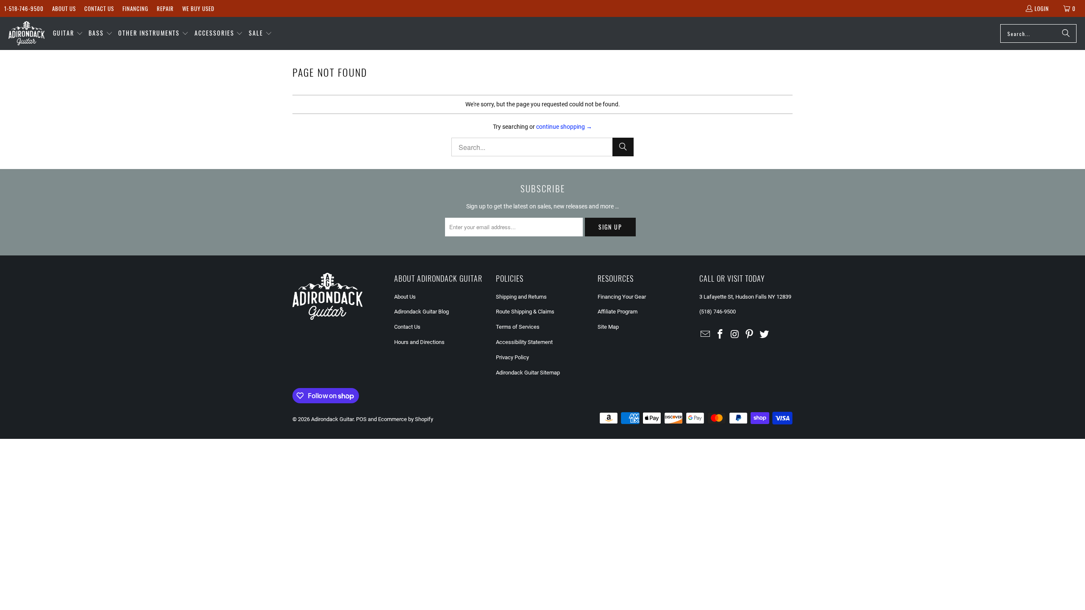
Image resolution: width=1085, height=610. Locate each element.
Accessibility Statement (524, 342)
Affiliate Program (617, 311)
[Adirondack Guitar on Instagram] (735, 334)
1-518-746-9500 (24, 8)
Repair (165, 8)
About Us (64, 8)
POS (361, 419)
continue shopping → (564, 126)
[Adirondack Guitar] (26, 33)
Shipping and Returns (521, 297)
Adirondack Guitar (332, 419)
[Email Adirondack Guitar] (705, 334)
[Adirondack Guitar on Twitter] (764, 334)
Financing (135, 8)
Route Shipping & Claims (525, 311)
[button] (68, 33)
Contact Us (99, 8)
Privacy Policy (512, 357)
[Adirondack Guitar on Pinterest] (749, 334)
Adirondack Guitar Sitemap (528, 372)
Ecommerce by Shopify (405, 419)
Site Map (608, 327)
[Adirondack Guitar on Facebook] (720, 334)
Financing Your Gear (622, 297)
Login (1042, 8)
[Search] (1066, 33)
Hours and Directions (419, 342)
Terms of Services (518, 327)
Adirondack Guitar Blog (421, 311)
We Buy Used (198, 8)
